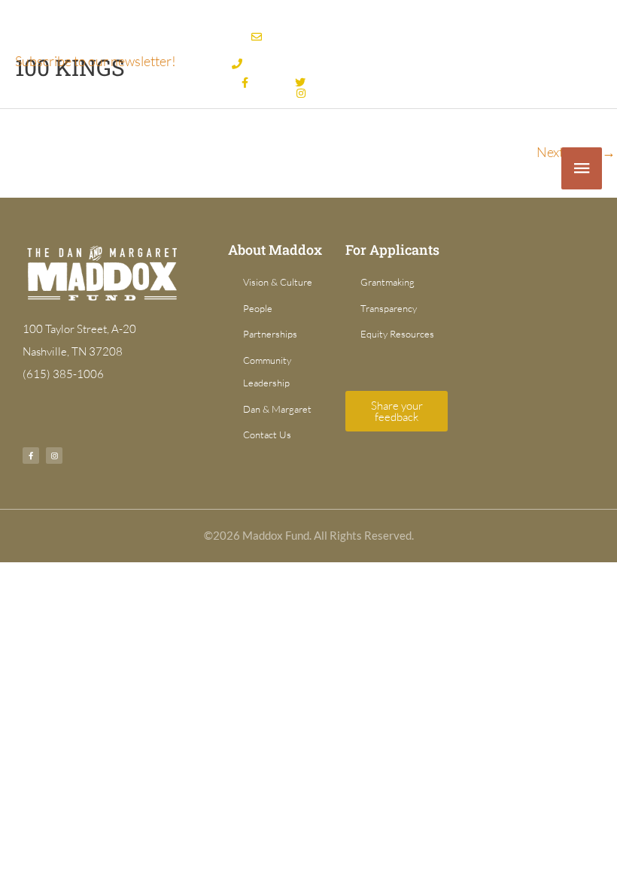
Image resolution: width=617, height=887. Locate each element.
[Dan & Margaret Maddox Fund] (90, 168)
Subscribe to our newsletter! (95, 61)
